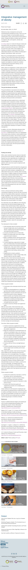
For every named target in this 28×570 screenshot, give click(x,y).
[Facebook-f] (12, 554)
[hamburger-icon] (24, 6)
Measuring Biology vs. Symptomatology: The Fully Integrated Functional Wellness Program (13, 478)
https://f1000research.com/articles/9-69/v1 (10, 408)
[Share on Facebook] (21, 23)
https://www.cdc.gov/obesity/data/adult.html (11, 435)
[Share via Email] (26, 23)
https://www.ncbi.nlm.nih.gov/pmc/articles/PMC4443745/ (14, 429)
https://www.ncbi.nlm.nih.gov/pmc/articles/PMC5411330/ (14, 415)
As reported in (12, 114)
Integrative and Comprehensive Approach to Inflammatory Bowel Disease (12, 465)
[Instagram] (16, 554)
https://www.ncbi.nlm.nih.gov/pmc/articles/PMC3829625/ (14, 422)
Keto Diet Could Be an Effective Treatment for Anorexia (13, 533)
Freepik (18, 437)
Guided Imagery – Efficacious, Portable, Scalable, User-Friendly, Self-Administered (12, 504)
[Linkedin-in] (14, 554)
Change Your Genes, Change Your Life (11, 491)
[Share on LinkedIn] (23, 23)
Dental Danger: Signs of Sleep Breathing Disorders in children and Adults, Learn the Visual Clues (12, 453)
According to (4, 43)
